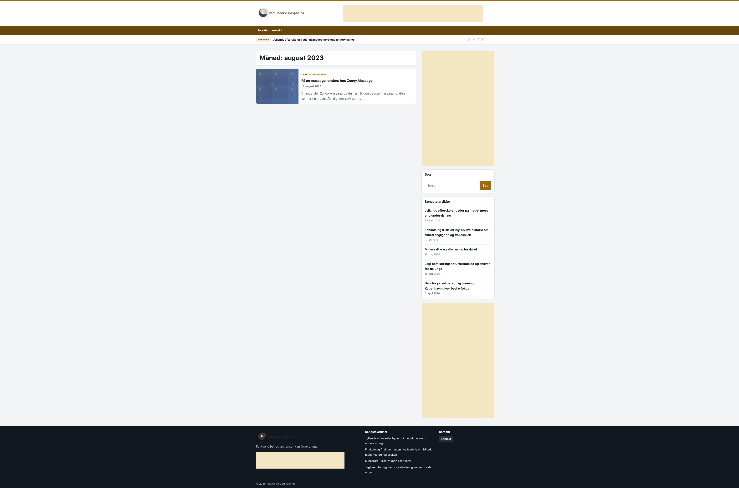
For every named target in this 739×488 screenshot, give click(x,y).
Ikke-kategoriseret (314, 74)
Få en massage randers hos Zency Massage (337, 81)
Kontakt (277, 30)
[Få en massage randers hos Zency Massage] (277, 86)
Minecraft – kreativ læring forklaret (451, 249)
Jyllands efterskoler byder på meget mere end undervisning (313, 39)
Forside (263, 30)
